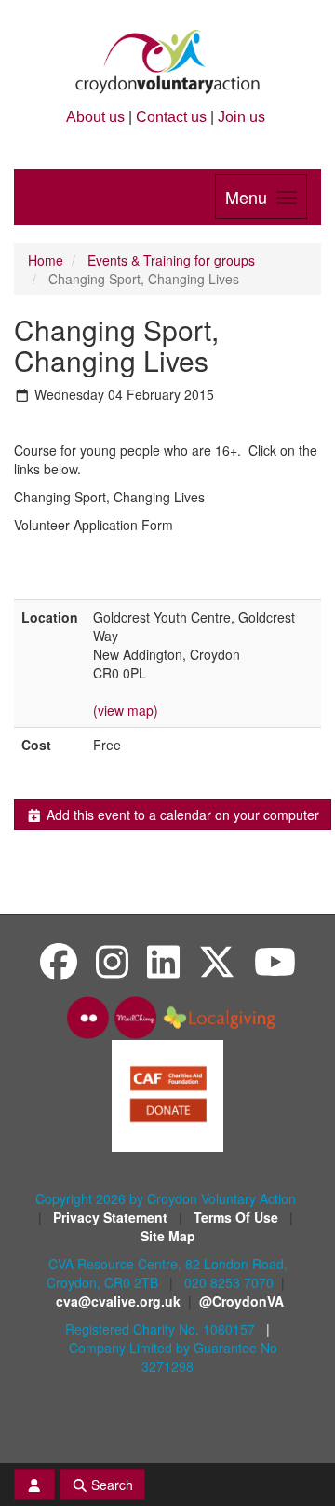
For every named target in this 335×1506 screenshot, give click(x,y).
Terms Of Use (238, 1217)
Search (110, 1484)
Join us (241, 117)
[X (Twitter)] (216, 960)
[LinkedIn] (163, 960)
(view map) (125, 710)
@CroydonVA (241, 1301)
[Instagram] (112, 960)
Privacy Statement (112, 1217)
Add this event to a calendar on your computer (181, 814)
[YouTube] (275, 960)
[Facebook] (58, 960)
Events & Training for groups (171, 260)
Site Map (168, 1235)
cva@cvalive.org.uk (118, 1301)
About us (95, 117)
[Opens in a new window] (167, 1094)
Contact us (171, 117)
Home (45, 260)
